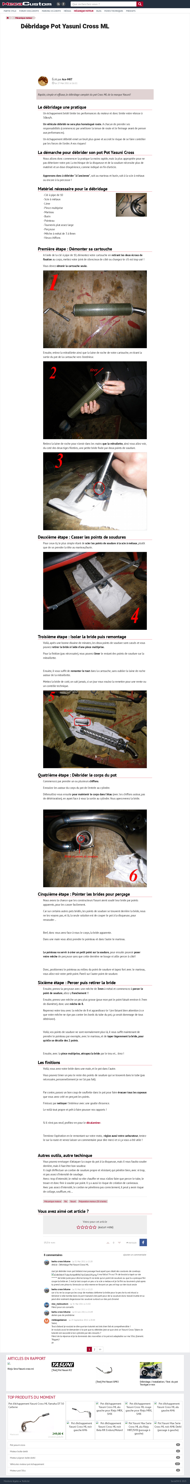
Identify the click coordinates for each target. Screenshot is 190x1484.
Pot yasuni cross (94, 1445)
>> (100, 1349)
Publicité (26, 1481)
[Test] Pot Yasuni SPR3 (107, 1381)
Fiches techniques (113, 11)
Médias (67, 11)
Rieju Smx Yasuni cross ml (21, 1368)
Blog (98, 11)
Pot (65, 1201)
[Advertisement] (95, 53)
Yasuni (73, 1201)
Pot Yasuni (113, 152)
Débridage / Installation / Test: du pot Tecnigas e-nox (159, 1383)
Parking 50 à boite (51, 11)
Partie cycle (10, 11)
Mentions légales (11, 1481)
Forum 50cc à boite (29, 11)
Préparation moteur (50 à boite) (92, 1201)
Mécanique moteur (83, 11)
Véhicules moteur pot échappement (94, 1464)
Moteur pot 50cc (94, 1470)
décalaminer (93, 1122)
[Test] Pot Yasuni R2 (62, 1370)
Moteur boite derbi (94, 1451)
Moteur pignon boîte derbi (94, 1457)
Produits (131, 11)
